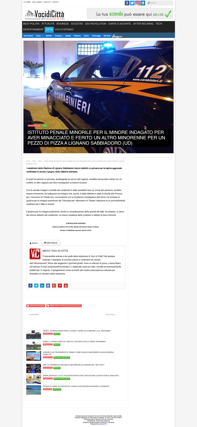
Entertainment (33, 29)
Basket (68, 36)
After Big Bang (143, 24)
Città (49, 29)
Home (28, 161)
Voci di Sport (28, 36)
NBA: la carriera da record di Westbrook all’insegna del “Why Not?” (74, 365)
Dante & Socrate (119, 24)
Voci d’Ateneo (64, 29)
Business (63, 24)
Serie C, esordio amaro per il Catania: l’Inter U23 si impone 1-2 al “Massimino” (77, 331)
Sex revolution (95, 24)
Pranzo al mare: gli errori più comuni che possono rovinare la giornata (76, 386)
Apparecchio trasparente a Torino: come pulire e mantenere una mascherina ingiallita (78, 353)
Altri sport (107, 36)
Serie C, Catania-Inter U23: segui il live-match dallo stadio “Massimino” (74, 342)
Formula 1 (58, 36)
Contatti (47, 2)
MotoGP (49, 36)
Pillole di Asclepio (61, 357)
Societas (77, 24)
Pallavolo (77, 36)
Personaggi (96, 36)
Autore (34, 243)
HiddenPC (103, 424)
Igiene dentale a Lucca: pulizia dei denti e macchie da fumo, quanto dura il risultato (81, 376)
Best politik (31, 24)
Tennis (86, 36)
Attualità (48, 24)
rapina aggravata (37, 305)
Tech (159, 24)
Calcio (37, 36)
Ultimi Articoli (51, 243)
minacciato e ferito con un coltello (65, 305)
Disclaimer (37, 2)
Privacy (55, 2)
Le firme (27, 2)
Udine (44, 126)
